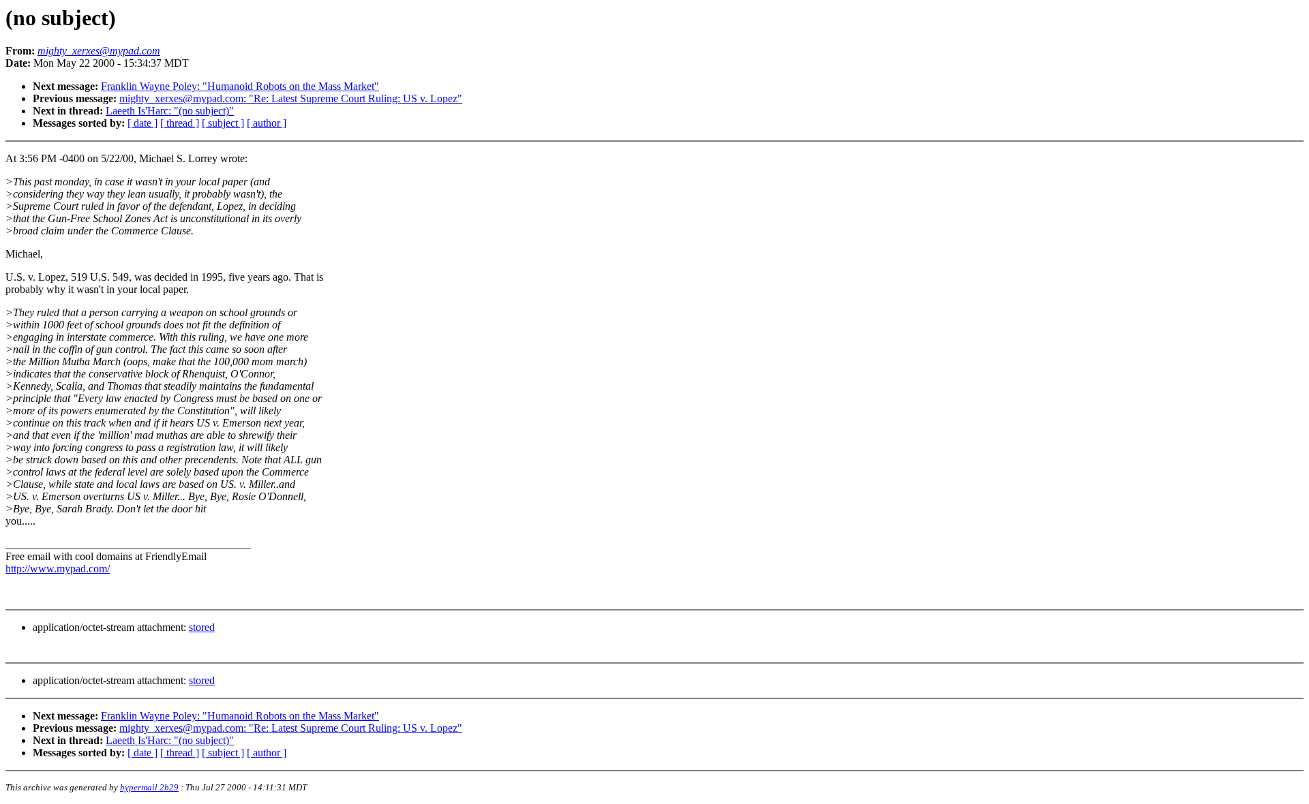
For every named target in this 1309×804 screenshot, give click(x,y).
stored (202, 627)
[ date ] (142, 123)
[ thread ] (179, 123)
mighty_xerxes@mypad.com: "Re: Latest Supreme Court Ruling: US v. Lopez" (290, 98)
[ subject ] (223, 123)
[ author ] (266, 123)
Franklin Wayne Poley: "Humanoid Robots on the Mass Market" (240, 86)
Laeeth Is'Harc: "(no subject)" (170, 111)
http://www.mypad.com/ (57, 568)
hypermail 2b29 (149, 787)
